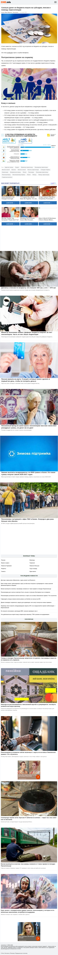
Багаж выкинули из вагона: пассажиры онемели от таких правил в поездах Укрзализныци (26, 588)
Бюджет (17, 167)
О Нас (2, 953)
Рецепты (3, 568)
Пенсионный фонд (6, 174)
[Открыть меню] (55, 2)
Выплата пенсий (6, 169)
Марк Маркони (8, 12)
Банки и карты (5, 563)
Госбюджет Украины (45, 169)
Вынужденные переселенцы (41, 167)
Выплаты (14, 169)
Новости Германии (6, 565)
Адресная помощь (9, 167)
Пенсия (28, 174)
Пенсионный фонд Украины (19, 174)
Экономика (15, 12)
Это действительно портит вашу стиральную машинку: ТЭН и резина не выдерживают (25, 614)
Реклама (12, 953)
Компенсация (5, 172)
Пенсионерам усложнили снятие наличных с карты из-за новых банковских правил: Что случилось (29, 595)
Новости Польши (34, 565)
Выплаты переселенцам (33, 169)
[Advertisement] (29, 238)
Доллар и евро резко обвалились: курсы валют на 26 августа (18, 580)
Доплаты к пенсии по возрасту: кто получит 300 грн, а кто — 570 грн (28, 288)
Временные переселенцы (27, 167)
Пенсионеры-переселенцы (42, 172)
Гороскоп (32, 563)
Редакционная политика (21, 953)
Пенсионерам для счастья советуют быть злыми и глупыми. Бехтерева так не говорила (25, 592)
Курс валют (33, 571)
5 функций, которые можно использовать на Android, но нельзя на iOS (20, 599)
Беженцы (32, 560)
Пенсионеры (31, 172)
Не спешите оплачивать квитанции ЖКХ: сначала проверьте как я (19, 611)
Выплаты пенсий (22, 169)
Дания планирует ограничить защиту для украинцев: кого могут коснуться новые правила (26, 602)
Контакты (7, 953)
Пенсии (24, 172)
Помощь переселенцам (43, 174)
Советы (3, 571)
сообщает (10, 52)
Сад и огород (33, 568)
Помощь (34, 174)
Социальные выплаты (7, 177)
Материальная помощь (15, 172)
